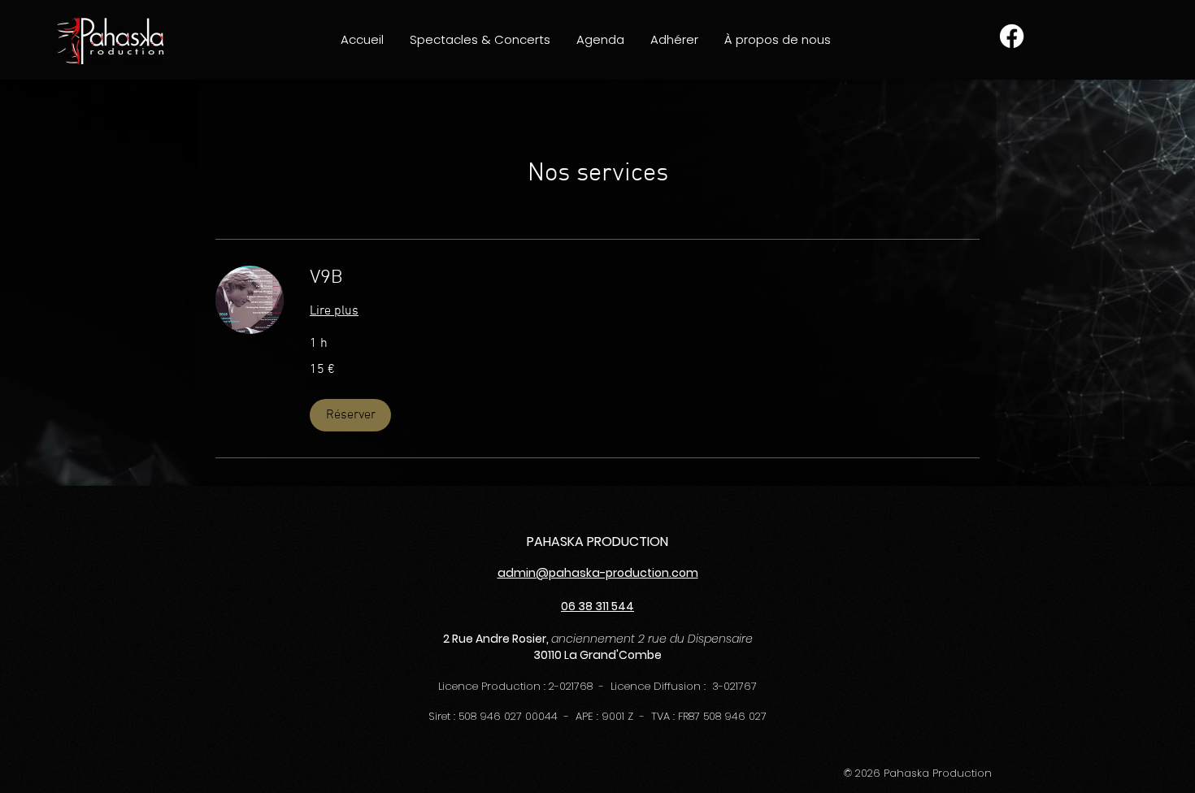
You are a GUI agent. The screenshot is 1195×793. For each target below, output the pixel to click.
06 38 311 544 (597, 606)
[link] (645, 279)
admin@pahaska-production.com (598, 573)
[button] (480, 39)
